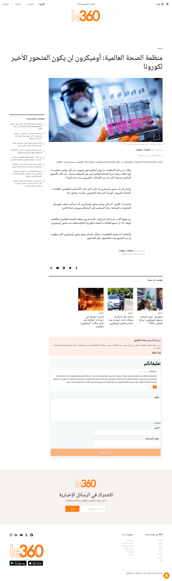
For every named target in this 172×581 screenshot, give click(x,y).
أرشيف (131, 555)
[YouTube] (21, 535)
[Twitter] (26, 535)
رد (155, 387)
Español (6, 4)
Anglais (18, 4)
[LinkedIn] (16, 535)
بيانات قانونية (129, 549)
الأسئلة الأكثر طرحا (127, 543)
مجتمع (160, 48)
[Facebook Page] (31, 535)
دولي (161, 560)
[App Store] (35, 563)
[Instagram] (10, 535)
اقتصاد (160, 543)
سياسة (160, 540)
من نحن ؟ (130, 540)
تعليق (156, 397)
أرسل (72, 509)
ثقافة (161, 549)
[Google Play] (18, 563)
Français (30, 4)
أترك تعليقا (106, 452)
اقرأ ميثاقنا (156, 352)
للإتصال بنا (129, 552)
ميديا (161, 552)
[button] (166, 575)
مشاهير (160, 557)
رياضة (161, 555)
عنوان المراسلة (152, 438)
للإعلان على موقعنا (127, 546)
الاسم (156, 427)
